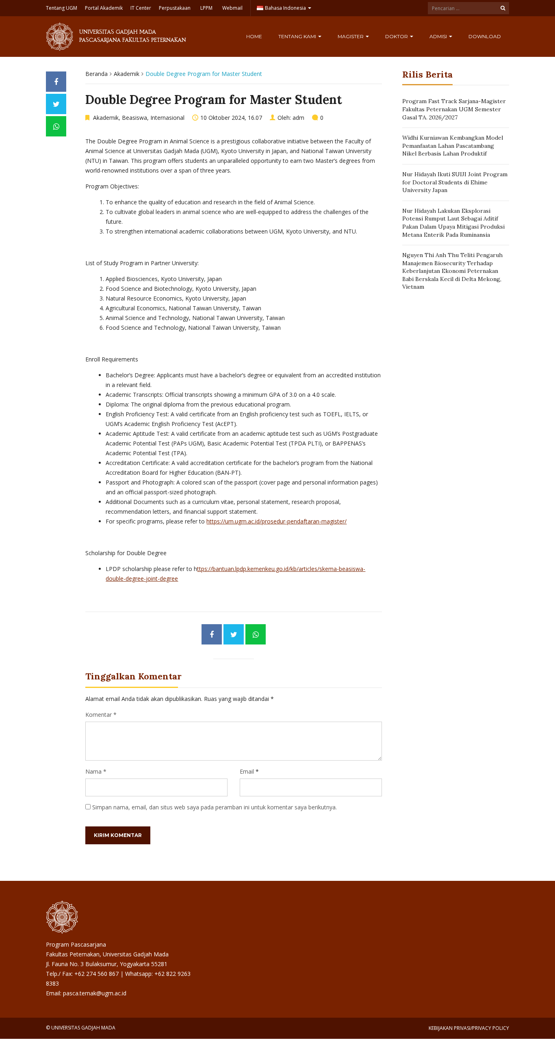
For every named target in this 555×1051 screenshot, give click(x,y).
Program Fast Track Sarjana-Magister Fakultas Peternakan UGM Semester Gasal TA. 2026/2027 (454, 109)
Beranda (96, 74)
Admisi (438, 36)
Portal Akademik (104, 7)
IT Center (140, 7)
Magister (351, 36)
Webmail (232, 7)
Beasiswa (134, 117)
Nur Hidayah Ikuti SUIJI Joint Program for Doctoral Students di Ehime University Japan (454, 182)
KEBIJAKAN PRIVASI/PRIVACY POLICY (469, 1028)
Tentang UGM (61, 7)
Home (254, 36)
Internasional (167, 117)
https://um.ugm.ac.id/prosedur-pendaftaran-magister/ (276, 521)
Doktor (397, 36)
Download (484, 36)
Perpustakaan (175, 7)
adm (298, 117)
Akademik (126, 74)
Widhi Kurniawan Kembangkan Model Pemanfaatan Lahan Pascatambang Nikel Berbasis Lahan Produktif (452, 145)
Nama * (95, 771)
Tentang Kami (297, 36)
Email (247, 771)
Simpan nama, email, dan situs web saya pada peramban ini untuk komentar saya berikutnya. (214, 807)
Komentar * (101, 714)
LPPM (206, 7)
